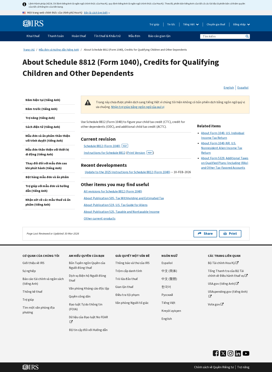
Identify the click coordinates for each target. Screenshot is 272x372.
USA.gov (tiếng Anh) (221, 284)
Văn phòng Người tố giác (132, 303)
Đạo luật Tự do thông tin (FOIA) (85, 306)
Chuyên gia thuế (216, 24)
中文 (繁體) (169, 279)
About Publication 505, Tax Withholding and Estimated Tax (124, 198)
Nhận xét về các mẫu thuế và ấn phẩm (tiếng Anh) (47, 202)
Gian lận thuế (124, 287)
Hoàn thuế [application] (79, 36)
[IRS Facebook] (216, 352)
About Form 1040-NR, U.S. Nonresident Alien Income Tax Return (221, 148)
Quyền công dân (79, 296)
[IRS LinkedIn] (238, 352)
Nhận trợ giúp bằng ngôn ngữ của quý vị (137, 107)
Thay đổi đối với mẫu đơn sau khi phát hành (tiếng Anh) (46, 165)
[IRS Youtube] (246, 352)
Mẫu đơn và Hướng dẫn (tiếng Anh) (59, 50)
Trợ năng (243, 367)
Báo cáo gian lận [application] (159, 36)
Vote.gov (214, 304)
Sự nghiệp (29, 271)
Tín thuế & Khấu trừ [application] (107, 36)
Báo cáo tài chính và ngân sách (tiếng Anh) (43, 281)
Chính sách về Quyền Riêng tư (214, 367)
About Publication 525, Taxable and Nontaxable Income (121, 212)
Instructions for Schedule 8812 (104, 153)
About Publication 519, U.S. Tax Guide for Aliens (116, 205)
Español (243, 87)
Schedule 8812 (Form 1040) (105, 146)
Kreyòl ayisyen (171, 311)
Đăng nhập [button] (239, 24)
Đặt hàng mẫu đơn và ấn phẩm (47, 177)
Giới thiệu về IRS (33, 263)
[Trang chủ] (33, 22)
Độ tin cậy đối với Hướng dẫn (88, 330)
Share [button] (208, 233)
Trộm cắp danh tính (128, 271)
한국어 (166, 287)
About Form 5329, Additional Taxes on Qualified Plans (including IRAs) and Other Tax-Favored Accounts (224, 163)
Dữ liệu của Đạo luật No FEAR (88, 317)
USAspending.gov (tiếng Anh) (228, 292)
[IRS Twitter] (223, 352)
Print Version (139, 153)
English (229, 87)
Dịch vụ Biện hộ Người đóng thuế (87, 278)
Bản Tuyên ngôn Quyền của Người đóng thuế (87, 265)
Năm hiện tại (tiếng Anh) (42, 100)
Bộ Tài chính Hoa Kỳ (221, 263)
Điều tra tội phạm (127, 295)
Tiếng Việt (189, 24)
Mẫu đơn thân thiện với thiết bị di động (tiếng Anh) (47, 151)
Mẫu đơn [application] (134, 36)
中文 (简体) (169, 271)
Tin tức (171, 24)
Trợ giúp (154, 24)
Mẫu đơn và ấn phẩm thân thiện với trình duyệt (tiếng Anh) (47, 138)
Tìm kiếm (246, 36)
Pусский (167, 295)
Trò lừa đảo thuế (126, 279)
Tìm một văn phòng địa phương (39, 309)
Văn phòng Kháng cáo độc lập (89, 288)
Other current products (99, 218)
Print (233, 233)
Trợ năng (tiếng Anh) (40, 118)
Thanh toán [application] (56, 36)
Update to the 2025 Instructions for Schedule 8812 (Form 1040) (127, 172)
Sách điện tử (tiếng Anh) (42, 127)
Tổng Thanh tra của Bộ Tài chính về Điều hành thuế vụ (226, 273)
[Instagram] (230, 352)
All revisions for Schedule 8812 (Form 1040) (113, 191)
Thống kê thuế (32, 292)
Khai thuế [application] (33, 36)
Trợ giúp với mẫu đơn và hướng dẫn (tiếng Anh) (47, 188)
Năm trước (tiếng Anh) (41, 109)
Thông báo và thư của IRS (132, 263)
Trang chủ (29, 50)
